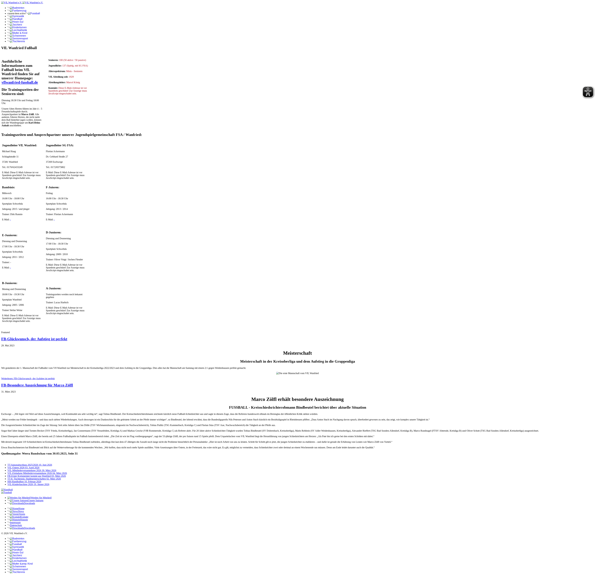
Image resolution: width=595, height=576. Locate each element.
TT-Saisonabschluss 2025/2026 (29, 464)
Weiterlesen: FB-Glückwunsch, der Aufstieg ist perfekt (28, 378)
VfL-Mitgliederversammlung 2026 (31, 470)
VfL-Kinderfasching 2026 (28, 484)
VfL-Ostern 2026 (23, 467)
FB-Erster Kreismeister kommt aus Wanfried (36, 476)
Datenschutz (16, 525)
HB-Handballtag (24, 481)
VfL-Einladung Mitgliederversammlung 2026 (37, 473)
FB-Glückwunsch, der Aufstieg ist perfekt (34, 339)
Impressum (15, 522)
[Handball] (7, 489)
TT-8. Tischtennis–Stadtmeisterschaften (34, 478)
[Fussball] (6, 492)
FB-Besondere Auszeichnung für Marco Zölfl (37, 385)
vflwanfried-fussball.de (20, 82)
